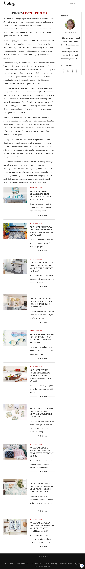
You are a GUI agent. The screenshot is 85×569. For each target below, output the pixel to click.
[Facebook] (64, 71)
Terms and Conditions (24, 563)
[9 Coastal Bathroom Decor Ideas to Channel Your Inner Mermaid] (15, 412)
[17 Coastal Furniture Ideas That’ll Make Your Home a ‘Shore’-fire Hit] (15, 266)
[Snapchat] (47, 557)
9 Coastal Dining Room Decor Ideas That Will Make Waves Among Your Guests (40, 375)
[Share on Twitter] (42, 215)
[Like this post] (38, 215)
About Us (72, 3)
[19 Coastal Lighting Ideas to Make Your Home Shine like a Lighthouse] (15, 302)
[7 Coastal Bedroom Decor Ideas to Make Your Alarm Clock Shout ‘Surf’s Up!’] (15, 487)
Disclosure (39, 563)
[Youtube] (45, 557)
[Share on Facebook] (40, 215)
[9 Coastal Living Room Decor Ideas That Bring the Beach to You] (15, 452)
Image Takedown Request (70, 563)
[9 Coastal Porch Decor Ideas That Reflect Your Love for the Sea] (15, 195)
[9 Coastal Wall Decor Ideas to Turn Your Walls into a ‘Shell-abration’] (15, 338)
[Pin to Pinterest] (44, 215)
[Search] (81, 3)
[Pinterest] (77, 71)
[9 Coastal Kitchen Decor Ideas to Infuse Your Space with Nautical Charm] (15, 527)
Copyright (9, 563)
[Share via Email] (46, 215)
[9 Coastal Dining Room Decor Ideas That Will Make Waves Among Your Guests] (15, 374)
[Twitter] (68, 71)
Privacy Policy (51, 563)
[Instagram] (72, 71)
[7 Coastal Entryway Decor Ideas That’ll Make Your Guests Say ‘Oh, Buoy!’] (15, 231)
